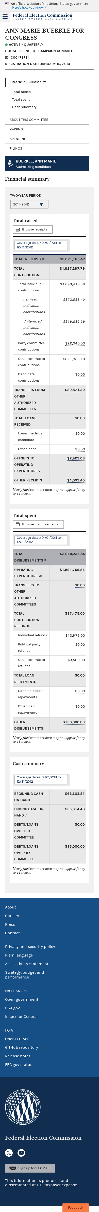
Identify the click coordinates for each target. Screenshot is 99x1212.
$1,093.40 (76, 480)
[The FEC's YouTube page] (21, 1153)
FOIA (9, 1030)
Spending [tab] (18, 139)
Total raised (21, 92)
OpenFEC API (16, 1039)
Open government (21, 999)
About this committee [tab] (29, 120)
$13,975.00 (75, 635)
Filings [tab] (16, 149)
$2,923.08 (76, 458)
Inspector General (21, 1016)
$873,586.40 (74, 299)
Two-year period (25, 195)
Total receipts (27, 259)
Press (10, 924)
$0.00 (80, 374)
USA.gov (12, 1008)
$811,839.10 (74, 359)
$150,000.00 (74, 722)
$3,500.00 (76, 660)
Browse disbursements (40, 524)
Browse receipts (34, 229)
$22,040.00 (75, 343)
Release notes (17, 1056)
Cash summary (24, 107)
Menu (5, 17)
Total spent (21, 100)
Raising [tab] (16, 129)
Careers (12, 916)
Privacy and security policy (30, 946)
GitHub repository (21, 1047)
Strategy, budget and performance (24, 975)
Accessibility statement (26, 964)
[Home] (43, 17)
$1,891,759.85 (72, 570)
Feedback (75, 1208)
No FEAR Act (16, 991)
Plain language (19, 955)
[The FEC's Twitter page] (9, 1153)
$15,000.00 (75, 846)
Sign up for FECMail (34, 1168)
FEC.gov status (18, 1064)
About (10, 907)
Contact (12, 933)
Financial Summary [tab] (28, 82)
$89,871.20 (75, 390)
